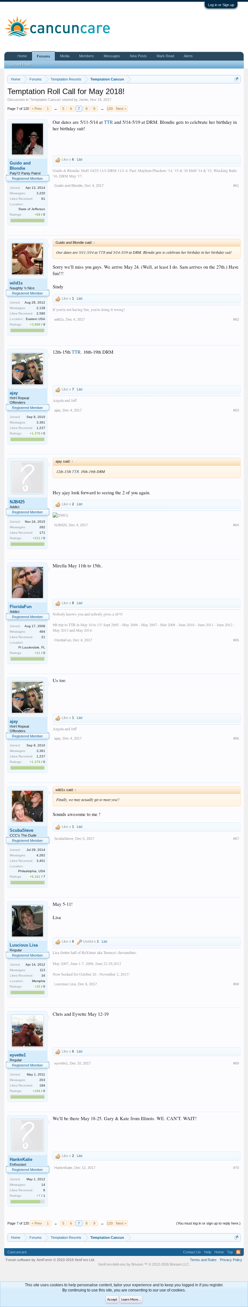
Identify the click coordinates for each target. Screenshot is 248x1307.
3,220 (40, 193)
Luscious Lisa (24, 945)
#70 (236, 1168)
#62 (236, 319)
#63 (236, 410)
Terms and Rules (203, 1260)
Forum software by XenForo (50, 1260)
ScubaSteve (21, 830)
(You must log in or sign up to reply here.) (208, 1223)
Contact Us (192, 1252)
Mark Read (165, 56)
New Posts (138, 56)
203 (42, 1080)
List (79, 159)
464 (42, 631)
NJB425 (17, 501)
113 (42, 970)
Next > (121, 109)
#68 (236, 984)
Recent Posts (20, 64)
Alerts (188, 56)
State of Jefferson (31, 209)
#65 (236, 640)
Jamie (83, 100)
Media (64, 56)
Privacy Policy (231, 1260)
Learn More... (131, 1300)
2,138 (40, 308)
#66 (236, 738)
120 (110, 109)
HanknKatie (21, 1159)
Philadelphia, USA (31, 871)
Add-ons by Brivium (144, 1264)
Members (86, 56)
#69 (236, 1063)
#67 (236, 839)
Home (22, 56)
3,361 (40, 422)
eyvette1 (18, 1055)
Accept (112, 1300)
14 (43, 1184)
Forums (43, 56)
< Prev (37, 109)
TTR (108, 122)
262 (42, 527)
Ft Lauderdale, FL (31, 647)
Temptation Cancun (45, 100)
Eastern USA (35, 319)
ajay (14, 393)
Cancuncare (17, 1252)
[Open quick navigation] (236, 79)
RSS (238, 1252)
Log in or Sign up (221, 5)
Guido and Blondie (20, 166)
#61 (236, 185)
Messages (112, 56)
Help (207, 1252)
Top (230, 1252)
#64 (236, 525)
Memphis (38, 981)
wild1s (16, 283)
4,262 (40, 855)
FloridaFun (21, 606)
